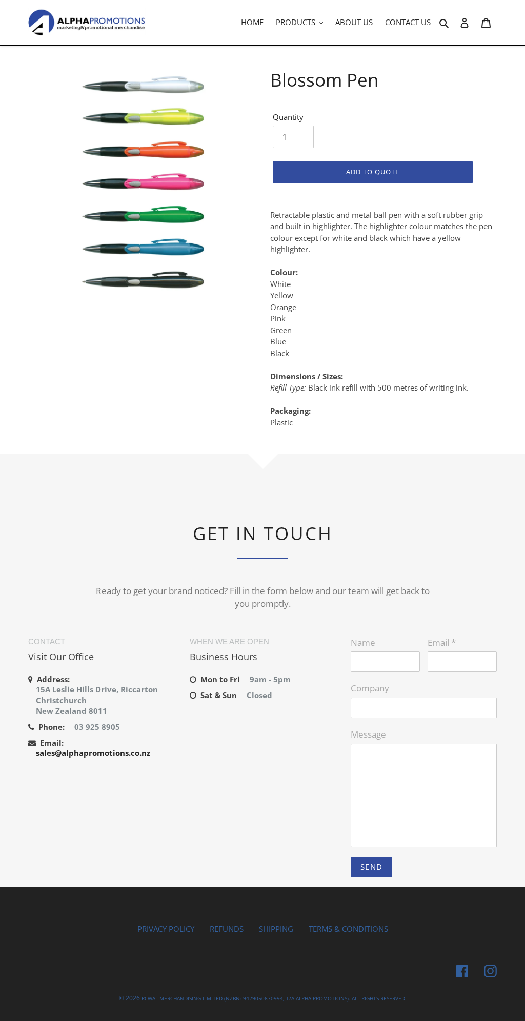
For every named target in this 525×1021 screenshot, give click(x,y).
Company (370, 688)
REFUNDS (227, 929)
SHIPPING (276, 929)
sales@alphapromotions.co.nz (93, 753)
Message (368, 734)
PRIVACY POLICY (165, 929)
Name (363, 642)
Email (442, 642)
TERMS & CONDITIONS (348, 929)
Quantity (288, 117)
